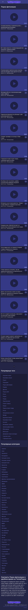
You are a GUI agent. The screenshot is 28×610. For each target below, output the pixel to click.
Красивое (4, 500)
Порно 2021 (6, 391)
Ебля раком (6, 429)
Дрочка (5, 389)
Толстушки (4, 563)
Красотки (4, 502)
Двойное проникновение (8, 479)
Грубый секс (5, 474)
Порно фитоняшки (7, 385)
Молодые (4, 528)
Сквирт (3, 556)
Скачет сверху (7, 403)
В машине (4, 467)
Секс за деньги (6, 554)
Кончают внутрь (6, 497)
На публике (5, 532)
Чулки (3, 570)
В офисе (4, 469)
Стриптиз (4, 561)
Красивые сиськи (7, 377)
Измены (4, 490)
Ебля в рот (5, 431)
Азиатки (4, 448)
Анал (3, 451)
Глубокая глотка (7, 438)
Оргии (3, 537)
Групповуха (5, 476)
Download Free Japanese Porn (9, 606)
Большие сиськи (6, 460)
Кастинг (4, 495)
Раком (4, 405)
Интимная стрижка (8, 424)
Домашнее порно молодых (10, 434)
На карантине (5, 530)
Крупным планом (7, 417)
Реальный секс (6, 544)
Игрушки (4, 488)
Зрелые (4, 486)
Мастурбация (5, 518)
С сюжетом (5, 551)
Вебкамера (5, 472)
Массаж (4, 516)
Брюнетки (4, 465)
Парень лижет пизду (8, 408)
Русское (4, 547)
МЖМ (3, 523)
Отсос (4, 410)
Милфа (4, 415)
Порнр (4, 399)
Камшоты (4, 493)
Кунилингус (5, 507)
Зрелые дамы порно (8, 427)
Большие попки (6, 458)
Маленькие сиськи (6, 514)
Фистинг (4, 565)
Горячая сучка (6, 436)
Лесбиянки (4, 511)
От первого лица (6, 540)
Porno (4, 394)
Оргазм (4, 535)
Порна (4, 396)
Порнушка (5, 382)
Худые (3, 568)
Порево (5, 387)
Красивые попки (7, 420)
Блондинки (5, 455)
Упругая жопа (6, 401)
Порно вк (4, 542)
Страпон (4, 558)
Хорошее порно (7, 375)
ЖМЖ (3, 483)
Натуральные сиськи (8, 413)
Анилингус (4, 453)
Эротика (4, 572)
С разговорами (6, 549)
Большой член (5, 462)
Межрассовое (5, 521)
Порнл (4, 380)
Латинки (4, 509)
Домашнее (4, 481)
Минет (3, 526)
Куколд (3, 504)
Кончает (5, 422)
